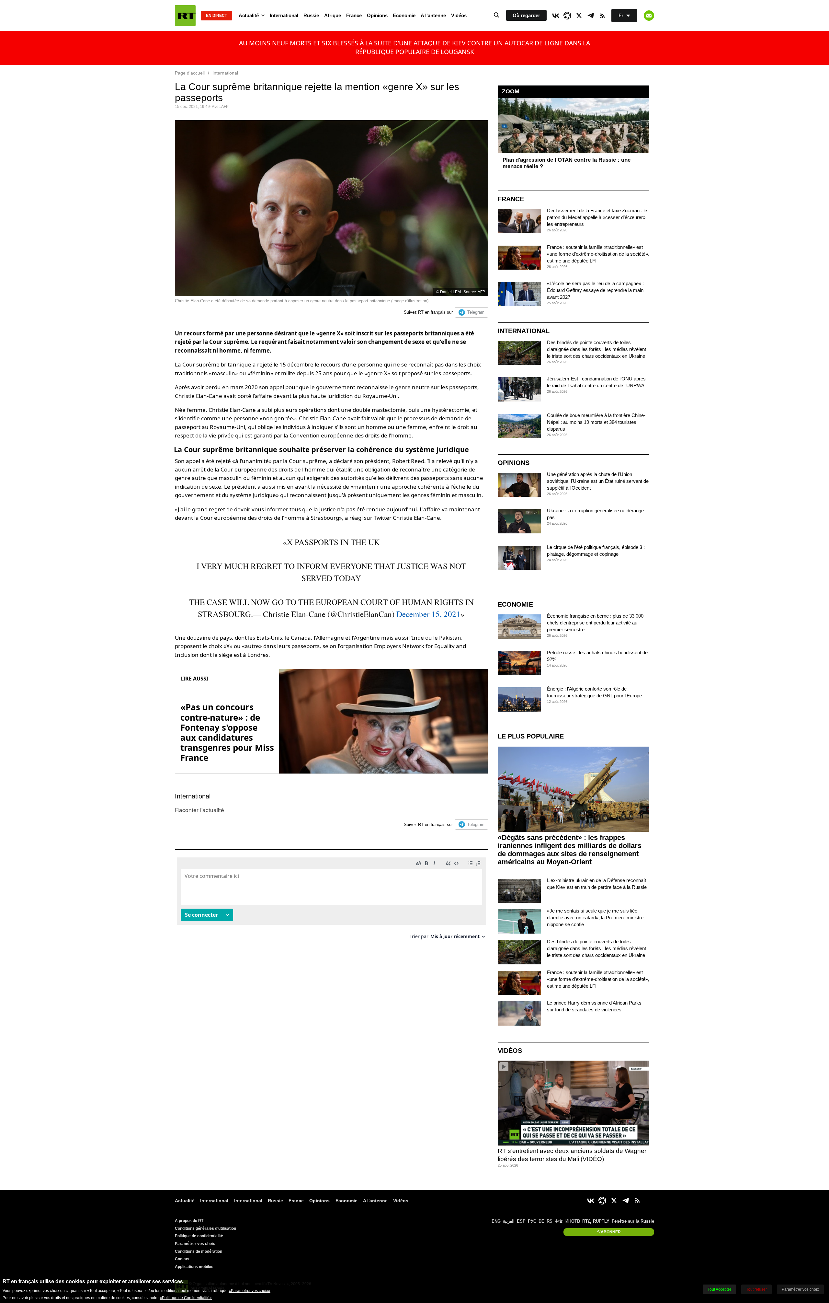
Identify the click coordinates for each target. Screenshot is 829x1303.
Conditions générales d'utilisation (205, 1228)
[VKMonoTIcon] (556, 15)
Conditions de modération (198, 1251)
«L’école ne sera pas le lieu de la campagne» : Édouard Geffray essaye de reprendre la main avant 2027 (595, 290)
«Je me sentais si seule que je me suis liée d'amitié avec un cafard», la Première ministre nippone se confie (595, 917)
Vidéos (459, 15)
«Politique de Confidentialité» (186, 1298)
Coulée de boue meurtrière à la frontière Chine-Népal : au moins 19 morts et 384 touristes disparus (596, 422)
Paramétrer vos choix (195, 1243)
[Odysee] (567, 15)
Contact (182, 1259)
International (284, 15)
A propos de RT (189, 1220)
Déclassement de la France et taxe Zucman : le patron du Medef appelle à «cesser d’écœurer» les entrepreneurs (597, 217)
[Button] (649, 15)
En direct (216, 15)
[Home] (185, 15)
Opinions (377, 15)
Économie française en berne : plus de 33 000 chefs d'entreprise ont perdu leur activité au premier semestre (595, 622)
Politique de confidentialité (199, 1236)
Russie (311, 15)
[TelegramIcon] (590, 15)
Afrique (332, 15)
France (354, 15)
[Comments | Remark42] (331, 900)
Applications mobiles (194, 1266)
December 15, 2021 (428, 614)
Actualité (249, 15)
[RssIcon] (602, 15)
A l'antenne (433, 15)
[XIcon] (579, 15)
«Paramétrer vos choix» (249, 1290)
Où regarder (526, 15)
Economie (404, 15)
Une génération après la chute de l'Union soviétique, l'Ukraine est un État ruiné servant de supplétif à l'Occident (598, 481)
